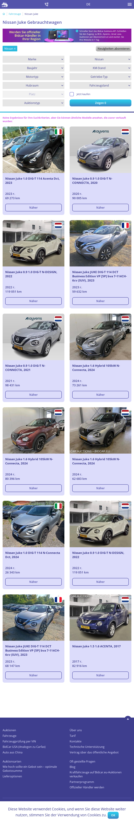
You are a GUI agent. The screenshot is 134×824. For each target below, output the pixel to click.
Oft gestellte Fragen (82, 761)
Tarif (73, 736)
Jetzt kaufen (83, 94)
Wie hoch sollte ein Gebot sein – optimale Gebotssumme (30, 769)
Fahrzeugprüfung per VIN (19, 741)
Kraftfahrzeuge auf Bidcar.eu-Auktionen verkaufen (96, 774)
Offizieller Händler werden (87, 787)
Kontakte (75, 741)
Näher (33, 207)
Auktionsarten (12, 761)
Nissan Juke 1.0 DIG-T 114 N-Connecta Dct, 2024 (32, 555)
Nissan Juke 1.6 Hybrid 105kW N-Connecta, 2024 (96, 368)
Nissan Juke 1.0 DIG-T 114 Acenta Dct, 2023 (32, 180)
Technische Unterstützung (87, 747)
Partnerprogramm (82, 782)
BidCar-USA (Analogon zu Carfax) (24, 747)
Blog (72, 767)
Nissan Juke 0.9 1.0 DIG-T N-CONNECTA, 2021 (25, 368)
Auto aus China (13, 752)
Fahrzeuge (15, 14)
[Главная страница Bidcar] (5, 4)
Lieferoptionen (12, 776)
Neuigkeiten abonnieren (114, 48)
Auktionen (9, 730)
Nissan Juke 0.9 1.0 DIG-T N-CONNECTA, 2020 (92, 180)
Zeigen (100, 103)
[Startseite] (4, 14)
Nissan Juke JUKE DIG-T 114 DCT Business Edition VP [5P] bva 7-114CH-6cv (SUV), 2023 (99, 276)
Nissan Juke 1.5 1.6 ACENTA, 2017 (96, 646)
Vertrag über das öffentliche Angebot (94, 752)
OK (113, 815)
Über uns (76, 730)
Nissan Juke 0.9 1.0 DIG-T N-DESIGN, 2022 (31, 274)
